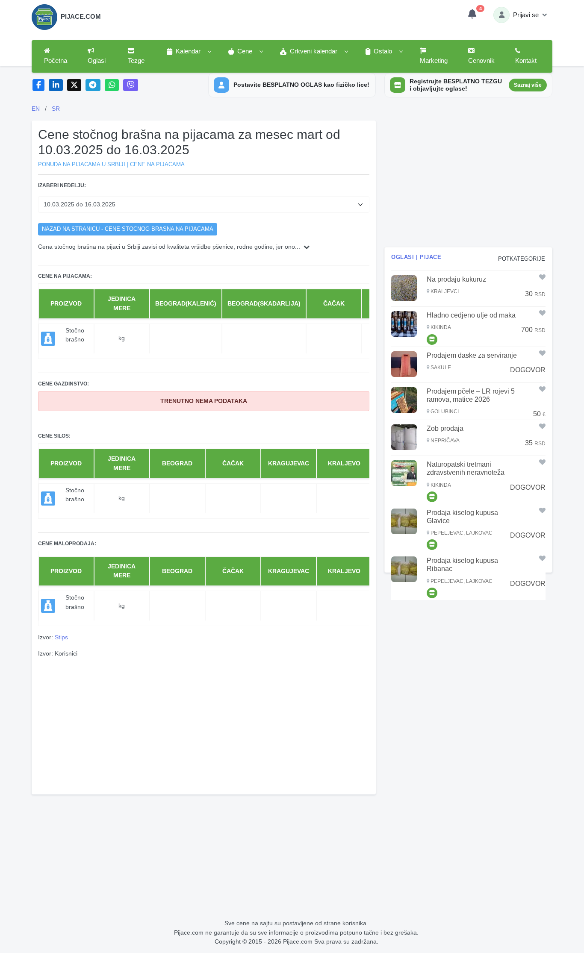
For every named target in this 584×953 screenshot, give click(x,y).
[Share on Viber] (131, 85)
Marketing (434, 60)
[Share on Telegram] (93, 85)
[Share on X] (74, 85)
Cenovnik (481, 60)
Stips (61, 637)
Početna (55, 60)
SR (56, 108)
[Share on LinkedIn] (56, 85)
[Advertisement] (204, 725)
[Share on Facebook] (38, 85)
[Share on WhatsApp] (112, 85)
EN (36, 108)
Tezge (136, 60)
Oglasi (97, 60)
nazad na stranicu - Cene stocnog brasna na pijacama (127, 229)
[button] (188, 51)
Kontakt (526, 60)
